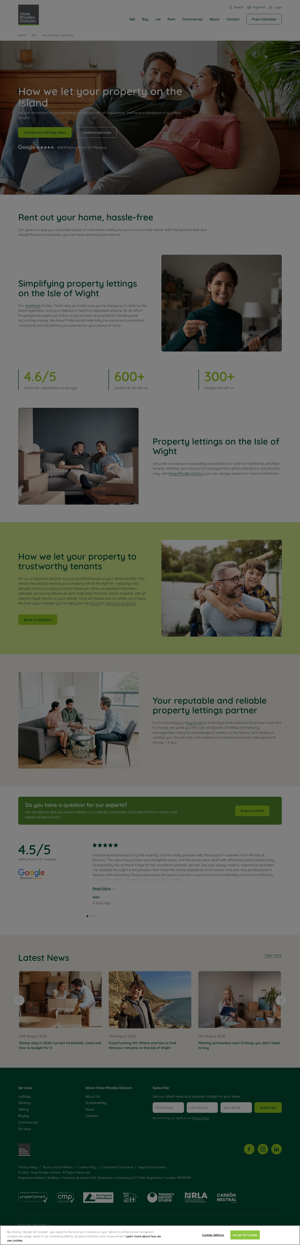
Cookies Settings (213, 1234)
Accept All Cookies (245, 1234)
